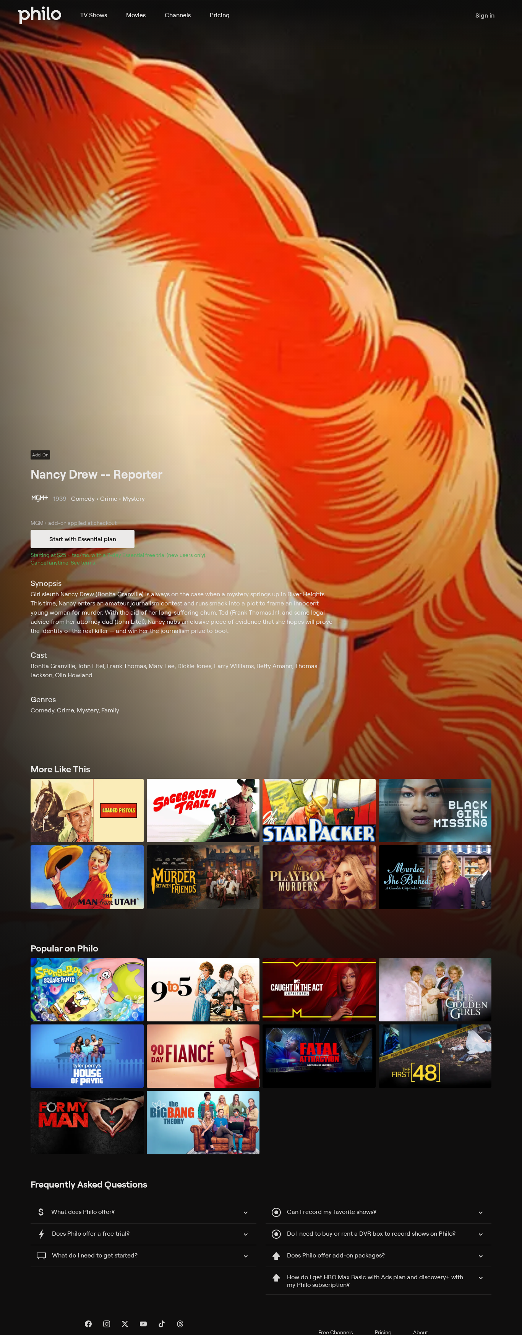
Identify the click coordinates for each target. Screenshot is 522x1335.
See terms (83, 562)
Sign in (484, 15)
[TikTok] (161, 1324)
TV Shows (93, 15)
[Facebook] (88, 1324)
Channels (178, 15)
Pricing (220, 15)
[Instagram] (106, 1324)
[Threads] (180, 1324)
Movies (136, 15)
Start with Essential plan (82, 539)
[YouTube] (143, 1324)
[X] (125, 1324)
